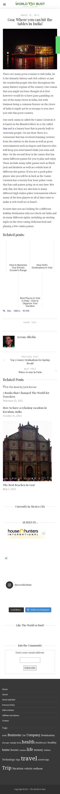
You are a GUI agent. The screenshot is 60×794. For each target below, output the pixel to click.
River (26, 311)
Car (24, 735)
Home (5, 689)
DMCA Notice (8, 710)
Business (14, 735)
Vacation (17, 768)
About (5, 694)
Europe (5, 742)
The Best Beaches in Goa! (19, 485)
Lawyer (22, 750)
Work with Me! (8, 699)
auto (4, 735)
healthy (52, 742)
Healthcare (41, 742)
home (6, 750)
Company (33, 735)
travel (29, 758)
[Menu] (4, 4)
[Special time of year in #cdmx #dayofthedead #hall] (30, 600)
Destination (48, 735)
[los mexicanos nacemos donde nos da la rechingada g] (30, 604)
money (38, 750)
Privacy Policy (8, 705)
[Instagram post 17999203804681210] (30, 593)
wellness (38, 768)
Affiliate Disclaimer (10, 715)
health (28, 742)
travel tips (43, 759)
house (14, 750)
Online (47, 750)
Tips (18, 759)
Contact (5, 720)
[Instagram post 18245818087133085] (30, 596)
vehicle (28, 768)
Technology (8, 759)
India (17, 311)
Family (13, 742)
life (30, 749)
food (19, 742)
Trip (7, 768)
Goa (5, 128)
